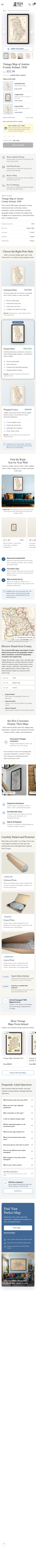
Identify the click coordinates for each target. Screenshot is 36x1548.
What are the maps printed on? (13, 1132)
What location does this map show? (15, 1100)
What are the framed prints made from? (14, 1138)
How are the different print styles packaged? (14, 1151)
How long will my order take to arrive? (16, 1145)
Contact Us (18, 1191)
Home (4, 10)
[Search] (29, 4)
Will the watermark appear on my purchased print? (14, 1125)
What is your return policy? (12, 1165)
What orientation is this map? (13, 1113)
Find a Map (18, 1228)
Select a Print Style (18, 145)
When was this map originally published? (13, 1106)
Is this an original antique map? (14, 1119)
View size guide (29, 117)
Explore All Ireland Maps (18, 1073)
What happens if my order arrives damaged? (14, 1158)
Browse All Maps (9, 1232)
